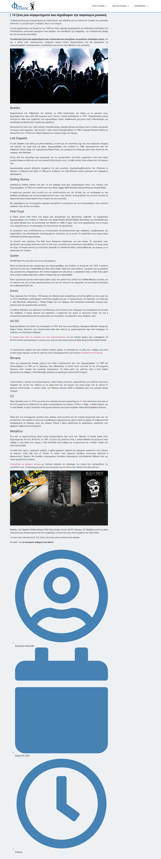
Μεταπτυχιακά (119, 6)
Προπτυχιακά (98, 6)
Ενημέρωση (140, 6)
